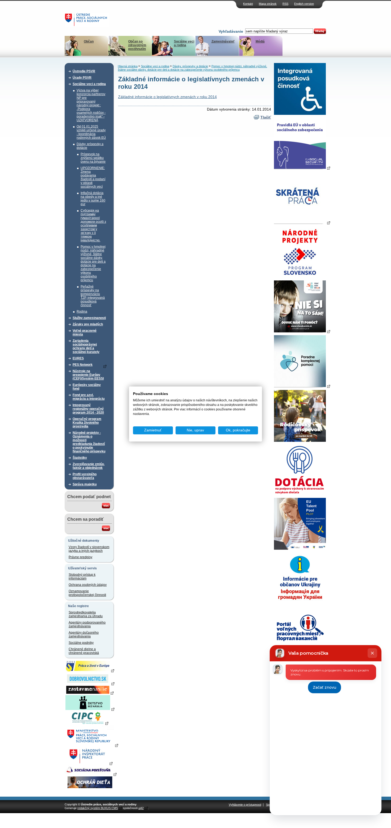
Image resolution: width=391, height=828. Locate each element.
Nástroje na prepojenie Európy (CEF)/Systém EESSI (88, 374)
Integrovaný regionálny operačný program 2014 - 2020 (88, 408)
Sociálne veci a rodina (184, 43)
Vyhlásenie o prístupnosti (245, 804)
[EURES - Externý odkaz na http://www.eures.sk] (90, 670)
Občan (89, 41)
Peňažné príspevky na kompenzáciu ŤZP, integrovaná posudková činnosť (93, 296)
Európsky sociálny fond (87, 386)
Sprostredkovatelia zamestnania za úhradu (86, 614)
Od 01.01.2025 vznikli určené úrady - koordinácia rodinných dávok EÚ (91, 132)
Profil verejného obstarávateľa (85, 476)
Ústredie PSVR (84, 71)
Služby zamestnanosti (89, 318)
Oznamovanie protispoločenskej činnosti (87, 593)
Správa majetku (85, 484)
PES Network (83, 365)
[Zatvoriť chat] (372, 653)
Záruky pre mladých (88, 324)
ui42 (141, 808)
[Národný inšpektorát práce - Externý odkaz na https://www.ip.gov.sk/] (90, 763)
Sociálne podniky (81, 643)
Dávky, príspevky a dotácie (90, 146)
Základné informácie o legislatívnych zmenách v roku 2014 (167, 97)
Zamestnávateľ (223, 41)
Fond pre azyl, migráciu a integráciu (89, 397)
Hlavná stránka (128, 66)
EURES (78, 358)
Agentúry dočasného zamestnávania (84, 634)
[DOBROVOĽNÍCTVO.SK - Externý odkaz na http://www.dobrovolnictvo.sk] (89, 683)
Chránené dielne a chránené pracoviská (84, 651)
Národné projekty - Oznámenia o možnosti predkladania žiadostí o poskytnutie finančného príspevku (89, 442)
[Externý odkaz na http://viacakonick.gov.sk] (302, 331)
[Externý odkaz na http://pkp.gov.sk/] (302, 386)
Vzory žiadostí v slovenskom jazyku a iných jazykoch (89, 549)
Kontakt (248, 3)
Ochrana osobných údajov (88, 585)
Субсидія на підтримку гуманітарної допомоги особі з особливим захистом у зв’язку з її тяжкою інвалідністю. (93, 225)
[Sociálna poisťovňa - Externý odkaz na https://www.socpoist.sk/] (91, 774)
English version (304, 3)
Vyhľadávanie (231, 31)
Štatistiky (80, 458)
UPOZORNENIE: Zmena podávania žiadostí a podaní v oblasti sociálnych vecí (93, 177)
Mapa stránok (268, 3)
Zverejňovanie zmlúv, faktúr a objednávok (89, 466)
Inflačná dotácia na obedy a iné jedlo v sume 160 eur (93, 198)
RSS (285, 3)
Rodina (82, 311)
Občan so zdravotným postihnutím (137, 45)
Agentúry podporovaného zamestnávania (87, 624)
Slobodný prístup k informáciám (82, 576)
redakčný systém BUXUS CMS (97, 808)
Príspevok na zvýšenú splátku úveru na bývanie (93, 157)
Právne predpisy (80, 557)
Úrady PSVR (82, 77)
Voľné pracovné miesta (85, 332)
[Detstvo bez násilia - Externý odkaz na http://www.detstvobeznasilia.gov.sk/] (89, 709)
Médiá (260, 41)
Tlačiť (265, 117)
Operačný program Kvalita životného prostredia (87, 422)
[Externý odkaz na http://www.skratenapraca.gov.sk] (302, 222)
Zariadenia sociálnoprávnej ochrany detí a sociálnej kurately (86, 346)
